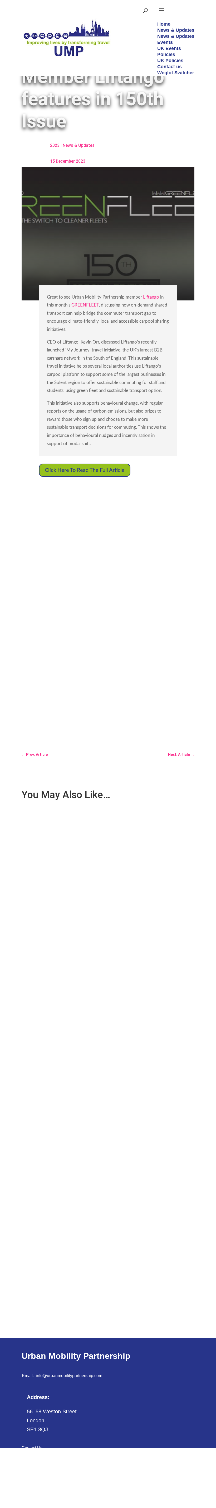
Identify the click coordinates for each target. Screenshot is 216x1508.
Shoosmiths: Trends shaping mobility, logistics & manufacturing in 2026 (90, 1267)
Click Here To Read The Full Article (85, 470)
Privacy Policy (35, 1472)
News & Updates (79, 145)
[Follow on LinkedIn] (25, 1499)
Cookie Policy (35, 1484)
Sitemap (29, 1460)
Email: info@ (34, 1375)
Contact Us (32, 1448)
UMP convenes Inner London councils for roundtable (73, 929)
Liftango (151, 297)
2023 (55, 145)
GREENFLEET (85, 305)
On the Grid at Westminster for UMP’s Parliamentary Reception (81, 1098)
